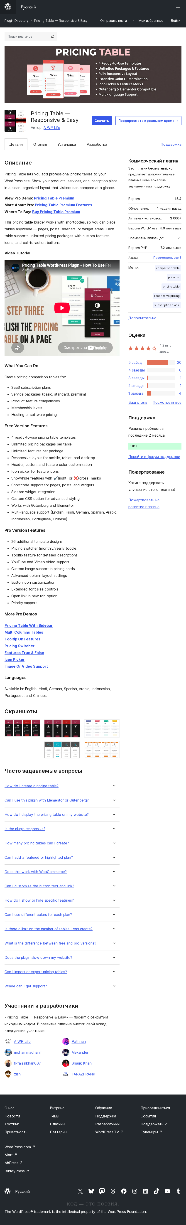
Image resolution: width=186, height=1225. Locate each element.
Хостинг (12, 1124)
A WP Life (52, 127)
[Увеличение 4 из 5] (113, 725)
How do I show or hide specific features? (39, 900)
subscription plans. (167, 305)
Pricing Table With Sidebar (29, 625)
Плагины (57, 1124)
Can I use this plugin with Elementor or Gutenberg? (47, 800)
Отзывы (40, 144)
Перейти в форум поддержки (154, 456)
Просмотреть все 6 (167, 257)
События (148, 1116)
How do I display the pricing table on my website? (47, 814)
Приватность (16, 1132)
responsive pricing (167, 296)
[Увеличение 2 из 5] (74, 725)
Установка (67, 144)
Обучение (103, 1108)
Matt (11, 1155)
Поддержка (171, 144)
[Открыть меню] (178, 7)
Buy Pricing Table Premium (56, 211)
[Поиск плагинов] (52, 36)
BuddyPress (17, 1171)
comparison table (168, 268)
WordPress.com (20, 1147)
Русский (22, 1191)
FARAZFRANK (83, 1074)
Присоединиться (155, 1108)
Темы (54, 1116)
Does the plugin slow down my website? (38, 957)
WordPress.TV (109, 1132)
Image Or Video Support (26, 666)
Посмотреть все (167, 402)
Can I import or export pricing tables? (36, 972)
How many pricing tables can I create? (37, 843)
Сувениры (151, 1132)
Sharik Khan (82, 1063)
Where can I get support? (26, 986)
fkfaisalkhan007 (27, 1063)
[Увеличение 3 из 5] (74, 747)
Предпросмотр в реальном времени (148, 121)
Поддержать (154, 1124)
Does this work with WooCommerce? (36, 872)
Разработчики (107, 1124)
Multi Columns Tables (24, 632)
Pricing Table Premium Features (63, 205)
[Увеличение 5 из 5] (113, 747)
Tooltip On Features (22, 639)
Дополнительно (142, 318)
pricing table (171, 286)
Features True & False (24, 652)
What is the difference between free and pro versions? (50, 943)
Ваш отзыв (137, 402)
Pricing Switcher (19, 646)
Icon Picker (14, 659)
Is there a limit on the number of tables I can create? (49, 929)
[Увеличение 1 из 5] (34, 725)
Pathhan (79, 1041)
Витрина (57, 1108)
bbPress (14, 1163)
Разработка (97, 144)
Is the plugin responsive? (25, 829)
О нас (10, 1108)
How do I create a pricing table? (32, 786)
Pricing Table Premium (54, 198)
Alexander (80, 1052)
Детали (16, 144)
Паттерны (58, 1132)
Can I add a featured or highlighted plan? (39, 857)
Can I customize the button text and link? (39, 886)
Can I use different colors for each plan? (38, 915)
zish (17, 1074)
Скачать (102, 121)
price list (174, 277)
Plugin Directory (17, 20)
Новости (12, 1116)
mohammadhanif (28, 1052)
